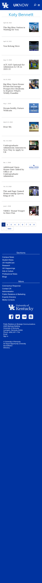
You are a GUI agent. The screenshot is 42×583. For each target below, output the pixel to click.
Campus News (8, 257)
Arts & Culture (7, 271)
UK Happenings (8, 268)
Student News (7, 260)
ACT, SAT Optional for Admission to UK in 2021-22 (14, 66)
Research (6, 265)
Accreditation (8, 345)
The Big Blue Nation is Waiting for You (14, 28)
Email (5, 334)
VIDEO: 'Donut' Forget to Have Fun (14, 212)
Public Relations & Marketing (13, 294)
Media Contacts (8, 299)
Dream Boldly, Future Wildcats (13, 109)
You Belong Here (11, 46)
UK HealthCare (8, 262)
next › (10, 228)
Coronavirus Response (11, 285)
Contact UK (6, 288)
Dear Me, (7, 127)
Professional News (9, 274)
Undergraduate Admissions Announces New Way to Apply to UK (14, 148)
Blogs (4, 276)
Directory (6, 347)
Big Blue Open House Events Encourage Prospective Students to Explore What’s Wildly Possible (13, 88)
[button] (39, 5)
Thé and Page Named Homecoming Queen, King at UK (13, 193)
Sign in (5, 336)
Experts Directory (9, 297)
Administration (8, 291)
